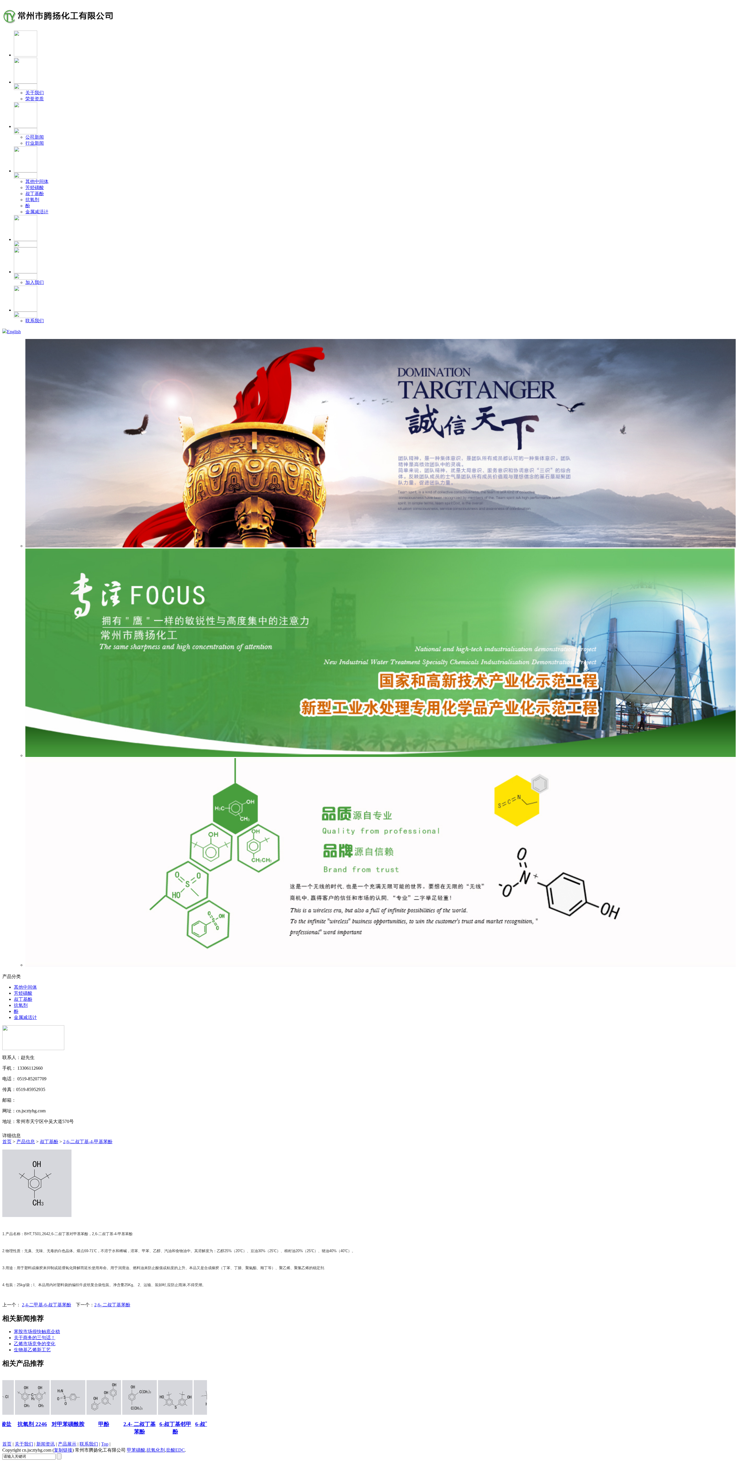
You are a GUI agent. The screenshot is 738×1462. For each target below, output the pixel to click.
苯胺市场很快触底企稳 (37, 1331)
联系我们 (34, 320)
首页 (7, 1141)
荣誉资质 (34, 98)
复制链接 (63, 1450)
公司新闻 (34, 137)
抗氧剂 (32, 199)
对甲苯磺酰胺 (23, 1424)
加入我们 (34, 282)
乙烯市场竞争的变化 (34, 1343)
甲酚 (58, 1424)
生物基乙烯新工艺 (32, 1349)
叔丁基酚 (34, 193)
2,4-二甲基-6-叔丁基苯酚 (46, 1304)
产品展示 (67, 1444)
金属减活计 (36, 211)
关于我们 (34, 92)
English (14, 331)
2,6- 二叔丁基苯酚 (112, 1304)
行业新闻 (34, 143)
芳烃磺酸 (34, 187)
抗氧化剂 (155, 1450)
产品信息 (25, 1141)
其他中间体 (36, 181)
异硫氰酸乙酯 (201, 1424)
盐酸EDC (175, 1450)
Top (104, 1444)
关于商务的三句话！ (34, 1337)
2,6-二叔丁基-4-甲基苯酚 (87, 1141)
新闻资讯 (45, 1444)
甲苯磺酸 (136, 1450)
